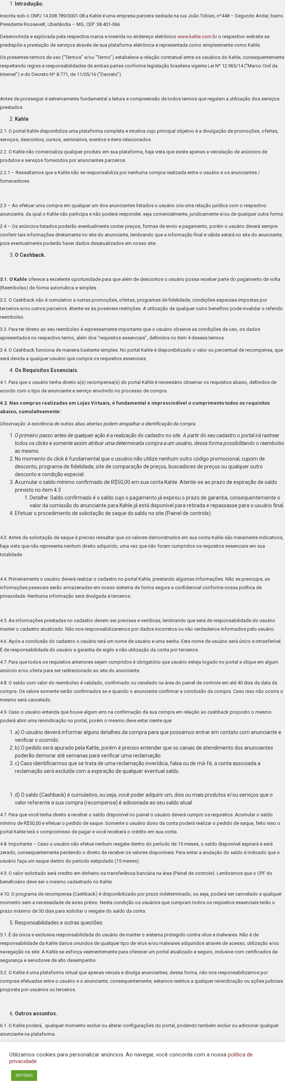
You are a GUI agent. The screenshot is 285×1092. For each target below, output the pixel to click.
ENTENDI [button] (24, 1075)
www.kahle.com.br (197, 36)
